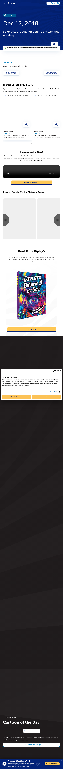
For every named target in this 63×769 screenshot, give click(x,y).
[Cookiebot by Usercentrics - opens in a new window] (54, 371)
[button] (54, 44)
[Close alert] (61, 760)
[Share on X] (22, 66)
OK (46, 397)
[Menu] (4, 3)
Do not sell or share (16, 397)
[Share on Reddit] (26, 66)
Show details (54, 392)
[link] (53, 3)
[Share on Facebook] (19, 66)
